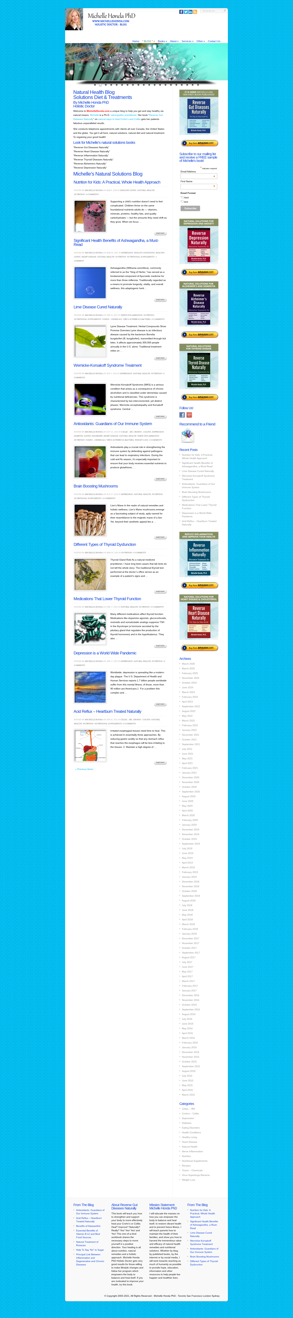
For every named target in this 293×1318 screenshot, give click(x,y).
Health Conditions (144, 252)
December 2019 (190, 829)
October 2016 (189, 1004)
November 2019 (190, 834)
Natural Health (145, 190)
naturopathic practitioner (123, 115)
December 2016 (190, 995)
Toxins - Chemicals (112, 319)
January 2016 (189, 1047)
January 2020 (189, 824)
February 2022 (190, 725)
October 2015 (189, 1061)
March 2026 (188, 663)
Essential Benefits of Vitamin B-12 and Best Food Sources (88, 1234)
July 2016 (187, 1019)
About (174, 41)
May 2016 (187, 1028)
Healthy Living (128, 190)
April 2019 (187, 862)
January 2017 (189, 990)
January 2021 (189, 772)
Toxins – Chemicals (192, 1170)
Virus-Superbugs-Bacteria (136, 319)
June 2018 (187, 910)
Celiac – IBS (188, 1108)
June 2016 (187, 1023)
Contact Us (214, 41)
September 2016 (191, 1009)
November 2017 (190, 943)
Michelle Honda (94, 190)
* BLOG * (148, 41)
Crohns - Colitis (142, 431)
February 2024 (190, 697)
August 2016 (189, 1014)
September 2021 (191, 744)
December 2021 (190, 734)
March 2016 (188, 1038)
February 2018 (190, 929)
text (186, 201)
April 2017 (187, 976)
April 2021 (187, 763)
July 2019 (187, 848)
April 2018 (187, 919)
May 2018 (187, 914)
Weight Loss (141, 439)
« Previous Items (84, 769)
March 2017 (188, 981)
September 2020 (191, 791)
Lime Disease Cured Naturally (98, 307)
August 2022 (189, 711)
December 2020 (190, 777)
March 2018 (188, 924)
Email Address (198, 171)
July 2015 (187, 1075)
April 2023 (187, 701)
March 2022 (188, 720)
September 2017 (191, 952)
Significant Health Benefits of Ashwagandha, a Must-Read (116, 242)
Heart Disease (89, 256)
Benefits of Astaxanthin (88, 1226)
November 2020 (190, 782)
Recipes (186, 1165)
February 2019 (190, 872)
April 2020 (187, 810)
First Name (198, 181)
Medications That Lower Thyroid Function (107, 598)
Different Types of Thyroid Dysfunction (105, 544)
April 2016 (187, 1033)
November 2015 (190, 1056)
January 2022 (189, 730)
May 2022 (187, 715)
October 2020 (189, 787)
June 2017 (187, 966)
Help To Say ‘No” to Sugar (90, 1249)
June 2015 (187, 1080)
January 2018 (189, 933)
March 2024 (188, 692)
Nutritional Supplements (140, 256)
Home (135, 41)
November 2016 (190, 1000)
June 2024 (187, 687)
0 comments (92, 194)
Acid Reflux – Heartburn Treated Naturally (107, 711)
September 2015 (191, 1066)
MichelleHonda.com (98, 111)
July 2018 (187, 905)
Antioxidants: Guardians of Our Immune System (113, 423)
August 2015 (189, 1071)
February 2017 (190, 985)
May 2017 (187, 971)
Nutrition (79, 194)
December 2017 (190, 938)
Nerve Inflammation (131, 315)
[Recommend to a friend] (187, 443)
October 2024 (189, 682)
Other (201, 41)
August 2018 (189, 900)
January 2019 (189, 877)
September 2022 (191, 706)
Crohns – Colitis (190, 1113)
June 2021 (187, 753)
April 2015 (187, 1090)
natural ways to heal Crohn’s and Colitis (119, 119)
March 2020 (188, 815)
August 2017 (189, 957)
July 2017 (187, 962)
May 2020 (187, 805)
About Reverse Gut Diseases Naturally (124, 1206)
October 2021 (189, 739)
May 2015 (187, 1085)
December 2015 (190, 1052)
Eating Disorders (93, 435)
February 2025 (190, 673)
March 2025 (188, 668)
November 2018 (190, 886)
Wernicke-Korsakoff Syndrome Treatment (108, 365)
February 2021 (190, 768)
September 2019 (191, 843)
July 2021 (187, 749)
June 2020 (187, 801)
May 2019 (187, 858)
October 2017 (189, 948)
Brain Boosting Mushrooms (96, 486)
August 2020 (189, 796)
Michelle (94, 115)
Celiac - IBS (127, 431)
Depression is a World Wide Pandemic (105, 653)
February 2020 (190, 820)
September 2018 (191, 895)
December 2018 (190, 881)
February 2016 (190, 1042)
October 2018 (189, 891)
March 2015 (188, 1094)
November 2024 (190, 678)
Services (187, 41)
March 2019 (188, 867)
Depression (127, 252)
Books (162, 41)
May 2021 (187, 758)
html (186, 197)
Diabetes (78, 435)
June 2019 (187, 853)
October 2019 (189, 839)
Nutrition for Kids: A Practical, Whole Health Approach (117, 182)
